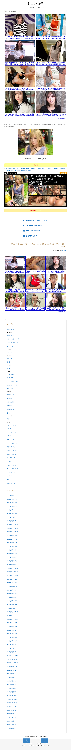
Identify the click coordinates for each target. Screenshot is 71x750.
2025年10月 (12, 532)
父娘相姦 (10, 402)
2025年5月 (12, 550)
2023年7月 (12, 630)
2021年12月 (12, 699)
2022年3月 (11, 688)
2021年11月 (12, 703)
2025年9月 (12, 535)
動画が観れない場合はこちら (36, 220)
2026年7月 (12, 499)
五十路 (10, 374)
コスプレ (9, 352)
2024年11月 (12, 572)
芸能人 (10, 358)
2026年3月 (12, 513)
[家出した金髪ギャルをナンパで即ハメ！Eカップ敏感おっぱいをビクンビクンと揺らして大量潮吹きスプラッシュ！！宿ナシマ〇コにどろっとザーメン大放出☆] (35, 189)
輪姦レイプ (11, 454)
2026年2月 (12, 517)
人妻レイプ (12, 465)
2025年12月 (12, 524)
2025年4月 (12, 553)
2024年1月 (12, 608)
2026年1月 (12, 521)
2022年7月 (11, 673)
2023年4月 (12, 641)
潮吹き (21, 244)
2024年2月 (12, 604)
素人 (57, 244)
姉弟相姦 (11, 409)
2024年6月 (12, 590)
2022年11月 (12, 659)
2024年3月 (12, 601)
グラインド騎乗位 (30, 244)
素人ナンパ (17, 11)
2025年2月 (12, 561)
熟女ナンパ (12, 425)
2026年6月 (12, 502)
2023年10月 (12, 619)
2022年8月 (11, 670)
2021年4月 (11, 728)
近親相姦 (11, 394)
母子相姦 (10, 398)
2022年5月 (11, 681)
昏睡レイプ (11, 450)
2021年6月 (11, 721)
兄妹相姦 (11, 405)
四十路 (9, 368)
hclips (63, 246)
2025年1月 (12, 564)
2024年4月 (12, 597)
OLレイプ (11, 461)
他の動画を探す (31, 236)
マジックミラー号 (13, 339)
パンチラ (11, 472)
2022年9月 (12, 666)
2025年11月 (12, 528)
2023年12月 (12, 612)
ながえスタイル (13, 385)
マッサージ (10, 346)
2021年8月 (11, 713)
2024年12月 (12, 568)
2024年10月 (12, 575)
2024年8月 (12, 582)
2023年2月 (12, 648)
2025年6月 (12, 546)
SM (9, 476)
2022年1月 (11, 695)
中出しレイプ (12, 468)
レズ (9, 428)
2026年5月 (12, 506)
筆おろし (11, 439)
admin (64, 250)
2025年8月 (12, 539)
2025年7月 (12, 542)
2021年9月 (11, 710)
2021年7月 (11, 717)
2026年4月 (12, 510)
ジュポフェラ (50, 244)
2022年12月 (12, 655)
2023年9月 (12, 622)
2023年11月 (12, 615)
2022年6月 (11, 677)
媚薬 (9, 479)
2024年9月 (12, 579)
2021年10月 (12, 706)
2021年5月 (11, 724)
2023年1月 (11, 652)
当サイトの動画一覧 (33, 231)
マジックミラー (13, 342)
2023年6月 (12, 633)
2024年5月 (12, 593)
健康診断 (10, 335)
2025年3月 (12, 557)
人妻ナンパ (10, 419)
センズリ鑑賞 (12, 443)
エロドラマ (10, 388)
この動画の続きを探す (34, 225)
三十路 (9, 362)
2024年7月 (12, 586)
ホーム (8, 11)
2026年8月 (12, 495)
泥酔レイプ (11, 447)
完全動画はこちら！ (35, 210)
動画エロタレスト (62, 118)
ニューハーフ (12, 432)
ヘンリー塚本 (12, 381)
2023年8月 (12, 626)
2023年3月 (12, 644)
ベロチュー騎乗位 (41, 244)
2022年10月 (12, 663)
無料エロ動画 (10, 329)
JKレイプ (11, 458)
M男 (9, 436)
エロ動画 (61, 244)
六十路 (10, 377)
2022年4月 (11, 684)
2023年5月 (12, 637)
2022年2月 (11, 692)
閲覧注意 (11, 483)
